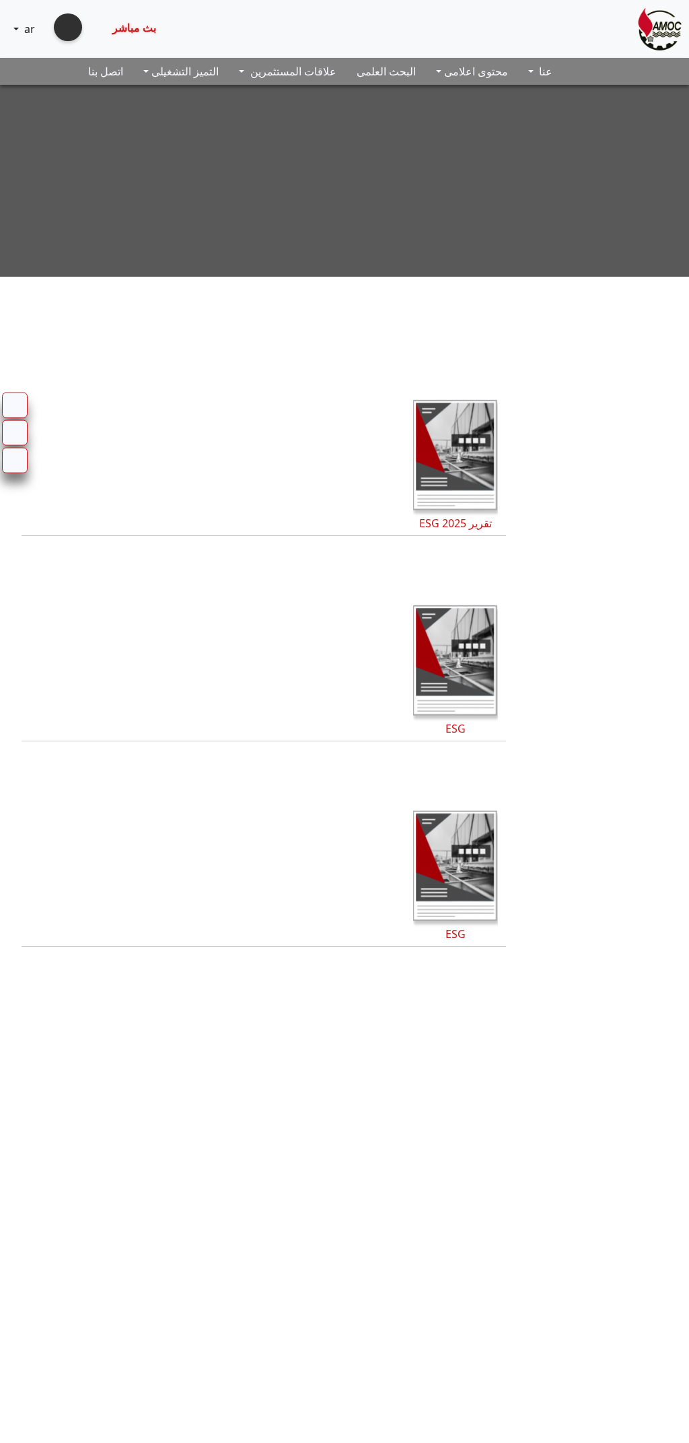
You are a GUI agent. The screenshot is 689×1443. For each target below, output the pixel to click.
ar (30, 29)
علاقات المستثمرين (292, 71)
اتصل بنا (105, 71)
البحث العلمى (386, 71)
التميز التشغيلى (185, 71)
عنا (544, 71)
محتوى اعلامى (476, 71)
